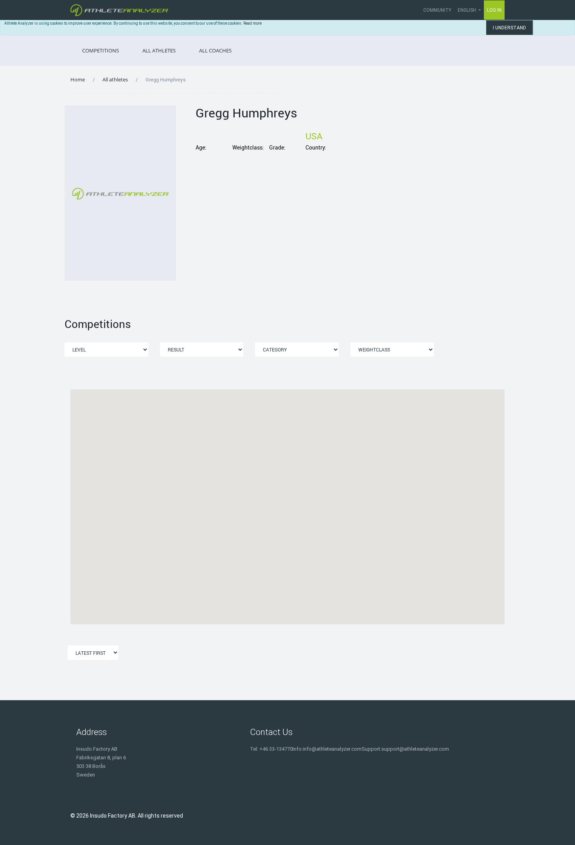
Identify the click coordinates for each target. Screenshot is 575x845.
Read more (252, 23)
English (467, 10)
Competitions (100, 50)
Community (437, 10)
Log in (494, 10)
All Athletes (159, 50)
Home (77, 79)
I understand (509, 28)
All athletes (115, 79)
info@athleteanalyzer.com (332, 749)
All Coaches (215, 50)
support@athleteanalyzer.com (415, 749)
